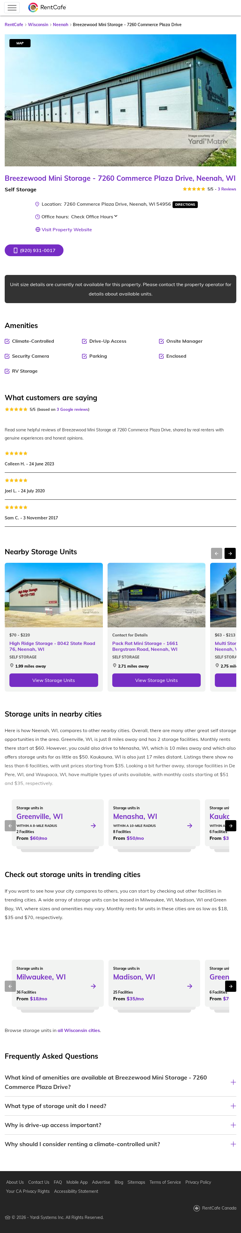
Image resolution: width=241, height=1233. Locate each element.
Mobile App (77, 1182)
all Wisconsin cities (79, 1030)
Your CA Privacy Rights (28, 1191)
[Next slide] (228, 100)
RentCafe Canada (219, 1208)
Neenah (60, 24)
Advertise (101, 1182)
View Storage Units (53, 680)
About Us (15, 1182)
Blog (119, 1182)
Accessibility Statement (76, 1191)
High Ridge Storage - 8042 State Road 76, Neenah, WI (52, 646)
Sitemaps (136, 1182)
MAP (20, 43)
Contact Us (38, 1182)
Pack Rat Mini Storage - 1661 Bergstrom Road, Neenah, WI (145, 646)
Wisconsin (38, 24)
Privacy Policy (198, 1182)
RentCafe (14, 24)
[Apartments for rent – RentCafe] (47, 7)
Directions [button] (185, 204)
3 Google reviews (72, 409)
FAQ (58, 1182)
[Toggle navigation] (12, 7)
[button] (34, 250)
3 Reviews (227, 189)
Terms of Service (165, 1182)
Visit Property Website (67, 229)
